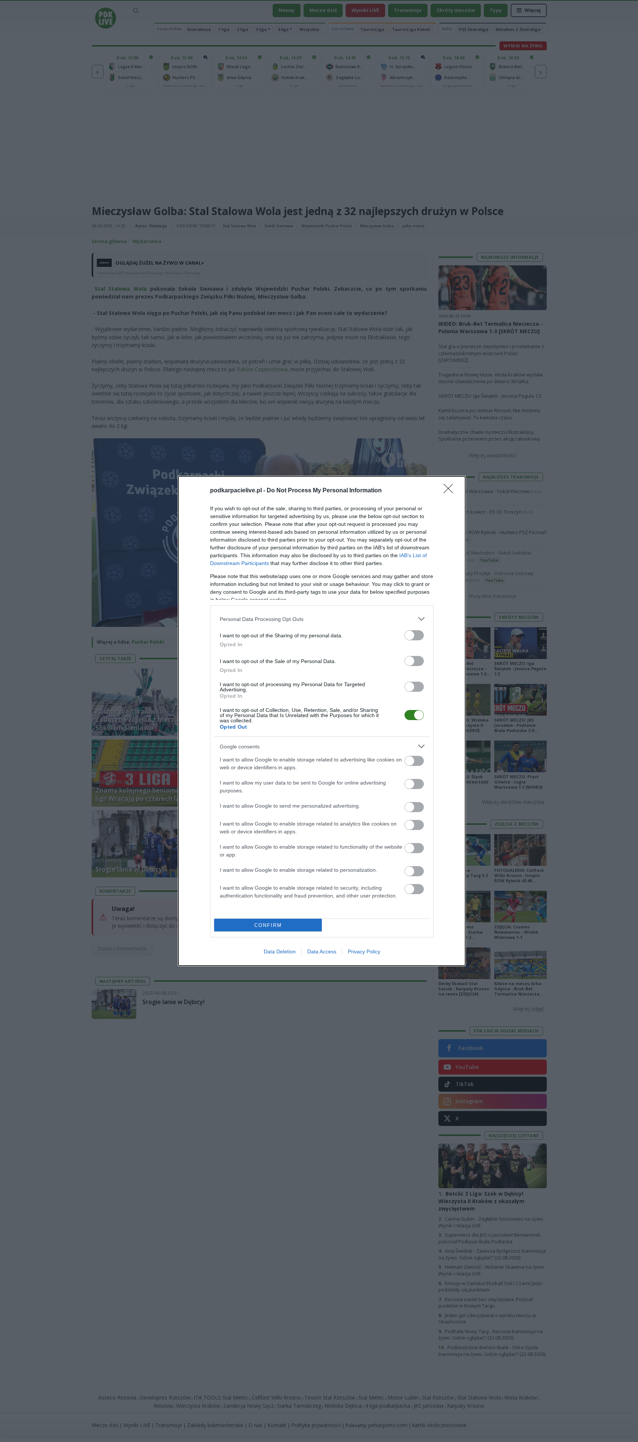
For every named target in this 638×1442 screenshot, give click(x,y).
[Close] (451, 491)
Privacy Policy (364, 952)
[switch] (414, 635)
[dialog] (321, 721)
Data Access (321, 952)
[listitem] (322, 619)
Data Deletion (280, 952)
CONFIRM (268, 925)
